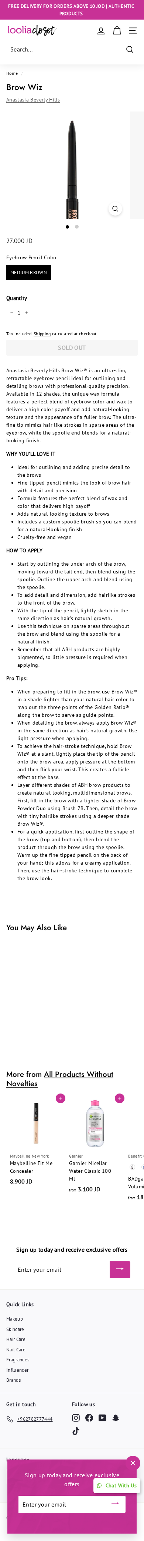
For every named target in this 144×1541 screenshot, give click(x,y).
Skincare (15, 1329)
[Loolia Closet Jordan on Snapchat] (116, 1418)
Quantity (16, 298)
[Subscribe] (120, 1269)
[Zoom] (115, 209)
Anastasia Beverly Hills (33, 99)
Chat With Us (121, 1485)
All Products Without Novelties (59, 1079)
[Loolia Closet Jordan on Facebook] (89, 1418)
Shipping (42, 333)
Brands (13, 1380)
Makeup (14, 1319)
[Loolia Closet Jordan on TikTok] (76, 1431)
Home (12, 73)
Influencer (17, 1370)
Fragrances (18, 1360)
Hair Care (15, 1339)
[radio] (28, 272)
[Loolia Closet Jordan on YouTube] (102, 1418)
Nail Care (15, 1350)
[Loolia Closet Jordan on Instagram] (76, 1418)
